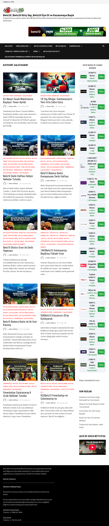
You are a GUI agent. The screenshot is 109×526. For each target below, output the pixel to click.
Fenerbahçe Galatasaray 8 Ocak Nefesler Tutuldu (17, 394)
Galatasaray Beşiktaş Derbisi (14, 244)
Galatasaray (27, 96)
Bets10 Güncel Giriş (10, 238)
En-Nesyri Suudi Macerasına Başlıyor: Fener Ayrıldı (18, 101)
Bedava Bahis (61, 158)
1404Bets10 (45, 235)
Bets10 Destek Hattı (51, 51)
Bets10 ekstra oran (15, 161)
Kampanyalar (74, 46)
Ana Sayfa (9, 46)
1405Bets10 (63, 235)
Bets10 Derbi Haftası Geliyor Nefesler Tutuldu (18, 178)
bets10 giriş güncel (25, 164)
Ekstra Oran (8, 170)
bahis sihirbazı (13, 184)
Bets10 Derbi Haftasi (10, 158)
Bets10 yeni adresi (60, 386)
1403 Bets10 (54, 233)
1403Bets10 (45, 233)
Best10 (22, 158)
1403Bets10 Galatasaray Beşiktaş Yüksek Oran (54, 252)
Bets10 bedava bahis (48, 158)
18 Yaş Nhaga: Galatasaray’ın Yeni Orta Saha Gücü (56, 101)
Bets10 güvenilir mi (60, 309)
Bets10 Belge (61, 46)
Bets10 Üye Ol (8, 241)
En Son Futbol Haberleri (12, 96)
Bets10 (28, 158)
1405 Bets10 (54, 235)
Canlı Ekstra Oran (28, 167)
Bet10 (49, 383)
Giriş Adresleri (22, 46)
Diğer (35, 51)
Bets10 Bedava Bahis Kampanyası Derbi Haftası (55, 175)
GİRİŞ (101, 76)
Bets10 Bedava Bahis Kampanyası (15, 310)
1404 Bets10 (63, 233)
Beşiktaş (70, 158)
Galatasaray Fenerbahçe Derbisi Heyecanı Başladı (25, 57)
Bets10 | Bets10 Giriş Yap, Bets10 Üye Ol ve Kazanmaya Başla (38, 15)
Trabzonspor (56, 170)
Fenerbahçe (18, 170)
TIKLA (101, 91)
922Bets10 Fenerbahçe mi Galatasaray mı (54, 397)
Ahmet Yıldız (13, 106)
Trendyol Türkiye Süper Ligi (16, 51)
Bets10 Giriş (12, 164)
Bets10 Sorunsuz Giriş (43, 46)
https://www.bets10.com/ (89, 380)
